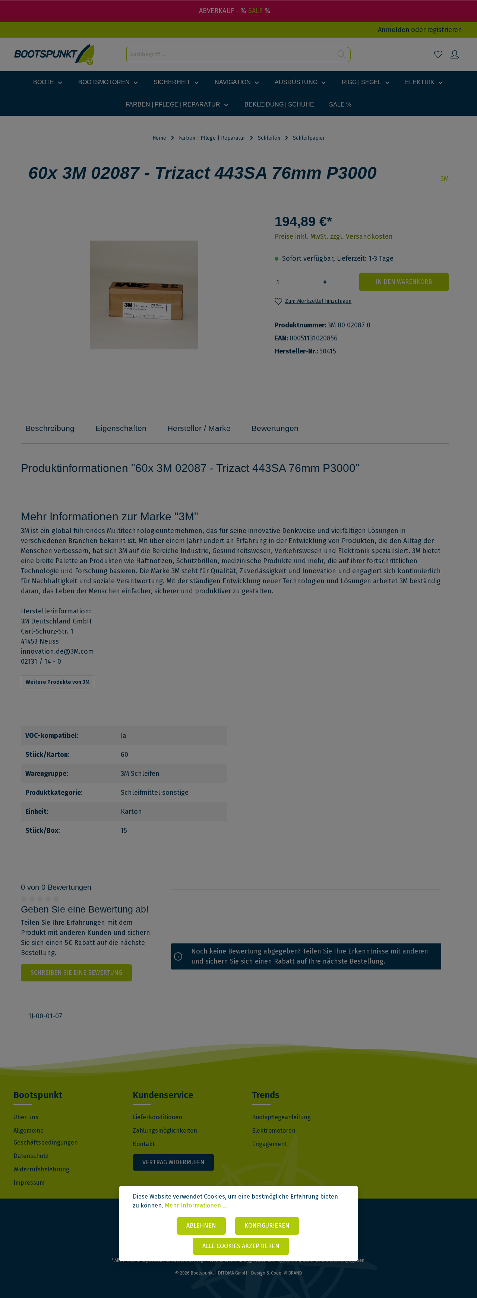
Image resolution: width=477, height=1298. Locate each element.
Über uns (25, 1117)
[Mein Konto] (454, 54)
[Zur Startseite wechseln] (54, 54)
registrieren (444, 30)
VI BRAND (293, 1273)
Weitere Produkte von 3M (57, 682)
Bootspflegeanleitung (281, 1117)
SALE (255, 11)
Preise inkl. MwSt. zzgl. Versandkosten (334, 236)
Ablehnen (201, 1225)
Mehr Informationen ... (196, 1205)
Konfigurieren (267, 1225)
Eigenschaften (120, 428)
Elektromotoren (274, 1130)
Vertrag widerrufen (173, 1162)
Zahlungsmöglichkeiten (165, 1130)
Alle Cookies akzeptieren (240, 1246)
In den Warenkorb (404, 281)
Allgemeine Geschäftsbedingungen (45, 1136)
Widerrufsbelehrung (41, 1169)
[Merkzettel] (438, 54)
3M (444, 179)
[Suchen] (342, 54)
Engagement (269, 1144)
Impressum (29, 1182)
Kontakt (144, 1144)
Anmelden (394, 30)
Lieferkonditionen (157, 1117)
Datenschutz (30, 1155)
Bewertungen (275, 428)
